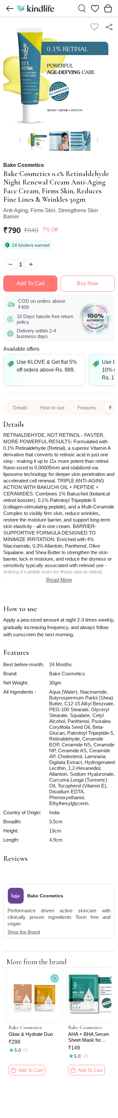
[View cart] (108, 8)
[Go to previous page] (9, 8)
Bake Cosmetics (23, 165)
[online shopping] (35, 8)
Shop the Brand (24, 931)
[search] (81, 8)
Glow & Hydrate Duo (31, 1034)
